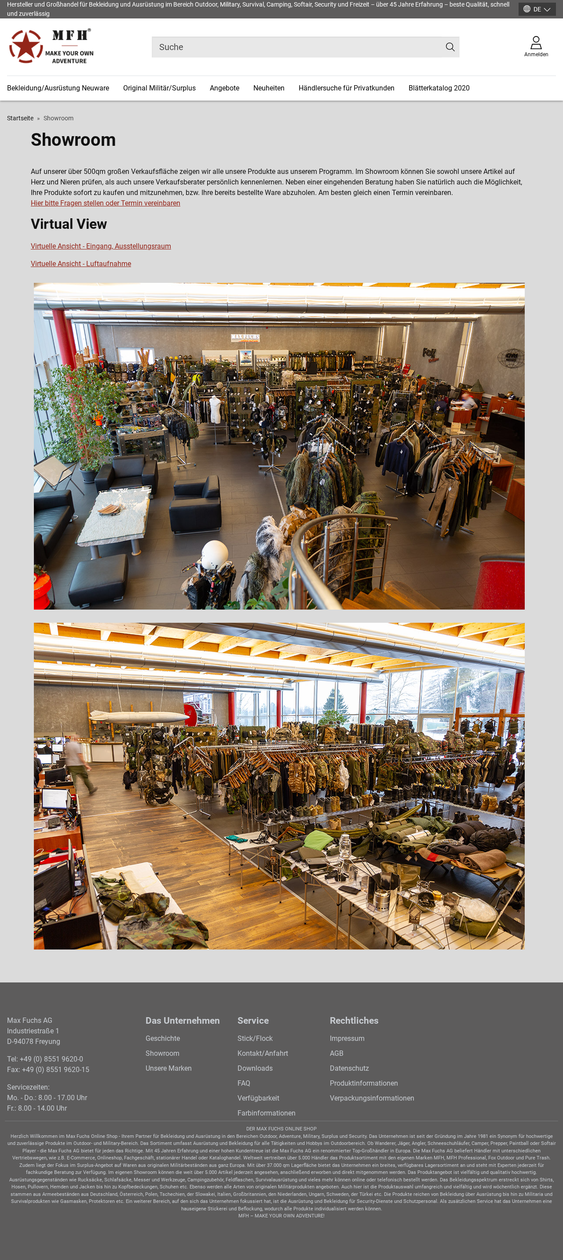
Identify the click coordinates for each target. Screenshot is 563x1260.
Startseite (20, 118)
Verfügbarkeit (258, 1098)
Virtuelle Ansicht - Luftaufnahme (81, 264)
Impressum (347, 1038)
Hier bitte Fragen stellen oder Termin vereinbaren (105, 203)
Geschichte (163, 1038)
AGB (337, 1053)
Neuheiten (269, 88)
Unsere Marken (169, 1068)
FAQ (244, 1083)
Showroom (162, 1053)
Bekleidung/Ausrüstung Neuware (58, 88)
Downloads (255, 1068)
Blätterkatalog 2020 (439, 88)
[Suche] (451, 47)
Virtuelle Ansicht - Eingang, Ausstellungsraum (101, 246)
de (537, 9)
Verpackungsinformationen (372, 1098)
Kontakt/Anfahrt (263, 1053)
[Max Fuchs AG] (51, 47)
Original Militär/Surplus (159, 88)
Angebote (224, 88)
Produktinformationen (364, 1083)
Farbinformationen (267, 1113)
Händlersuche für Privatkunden (347, 88)
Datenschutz (349, 1068)
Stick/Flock (255, 1038)
